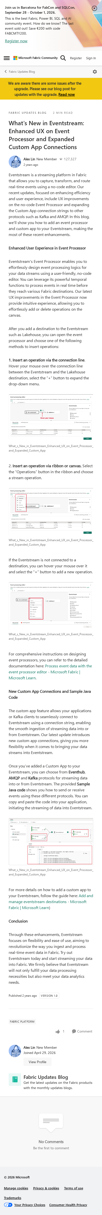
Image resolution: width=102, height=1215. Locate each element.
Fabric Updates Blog (22, 71)
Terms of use (73, 1188)
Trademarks (12, 1198)
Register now (16, 40)
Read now (66, 94)
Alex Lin (29, 159)
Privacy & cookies (46, 1188)
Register (76, 58)
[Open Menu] (94, 71)
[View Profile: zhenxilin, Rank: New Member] (15, 162)
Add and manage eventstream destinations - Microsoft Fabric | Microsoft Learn (51, 901)
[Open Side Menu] (6, 58)
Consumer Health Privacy (68, 1205)
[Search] (63, 58)
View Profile (37, 1061)
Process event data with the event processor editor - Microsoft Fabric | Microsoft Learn (50, 671)
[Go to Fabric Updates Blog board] (15, 1079)
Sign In (91, 58)
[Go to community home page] (35, 58)
